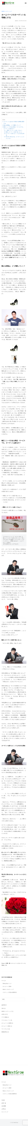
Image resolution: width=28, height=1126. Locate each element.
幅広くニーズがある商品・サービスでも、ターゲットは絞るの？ (14, 127)
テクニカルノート (6, 1020)
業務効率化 (4, 1032)
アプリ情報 (4, 1017)
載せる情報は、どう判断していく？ (12, 125)
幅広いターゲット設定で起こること (14, 132)
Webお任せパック (7, 983)
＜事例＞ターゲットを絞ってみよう (14, 130)
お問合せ (4, 1109)
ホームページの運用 (6, 1023)
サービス (4, 980)
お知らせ (4, 1014)
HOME (3, 1100)
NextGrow (16, 1122)
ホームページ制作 (7, 986)
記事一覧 (4, 1103)
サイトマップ (5, 1112)
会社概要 (4, 1106)
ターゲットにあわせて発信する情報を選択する (14, 122)
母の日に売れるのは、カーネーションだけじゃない (15, 137)
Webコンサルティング (8, 989)
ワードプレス (5, 1029)
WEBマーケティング (7, 11)
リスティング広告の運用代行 (10, 992)
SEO (3, 1008)
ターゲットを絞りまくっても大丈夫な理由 (15, 134)
